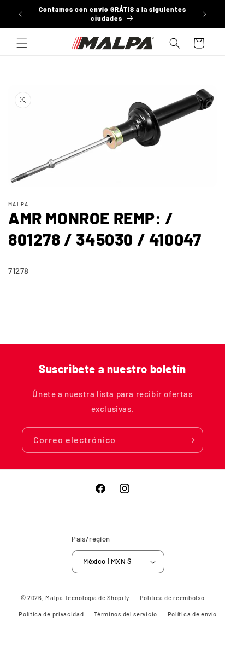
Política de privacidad (51, 614)
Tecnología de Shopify (96, 597)
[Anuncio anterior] (20, 14)
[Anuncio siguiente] (205, 14)
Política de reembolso (172, 597)
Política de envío (192, 614)
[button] (22, 43)
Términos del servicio (125, 614)
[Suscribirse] (191, 440)
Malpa (54, 597)
